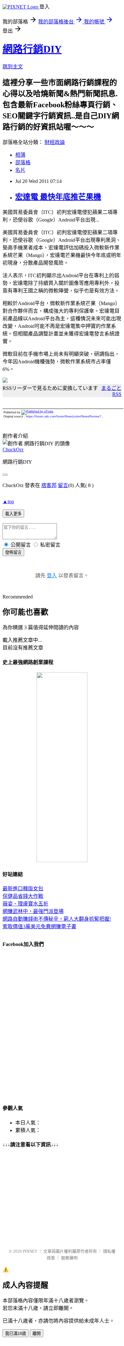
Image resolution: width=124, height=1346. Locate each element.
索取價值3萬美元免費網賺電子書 (39, 926)
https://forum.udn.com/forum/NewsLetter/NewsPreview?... (65, 416)
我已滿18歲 (15, 1333)
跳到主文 (13, 66)
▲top (8, 501)
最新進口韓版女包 (23, 888)
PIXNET (30, 1251)
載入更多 (13, 513)
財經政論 (55, 142)
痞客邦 (49, 485)
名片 (20, 170)
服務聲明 (69, 1257)
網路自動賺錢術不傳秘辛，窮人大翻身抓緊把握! (57, 919)
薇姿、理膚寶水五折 (25, 903)
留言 (63, 485)
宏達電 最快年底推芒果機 (58, 197)
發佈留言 (13, 552)
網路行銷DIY (32, 49)
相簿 (20, 155)
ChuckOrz (13, 449)
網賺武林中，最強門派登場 (33, 911)
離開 (36, 1333)
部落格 (23, 162)
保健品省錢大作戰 (23, 896)
